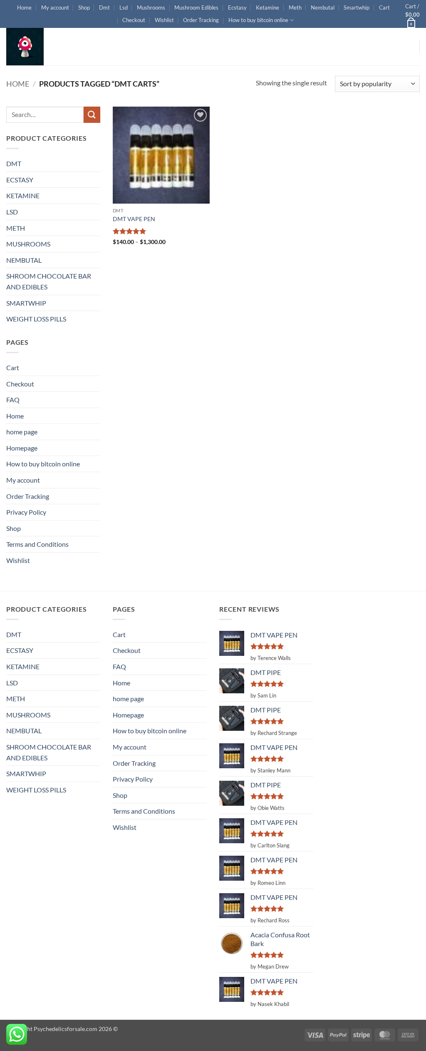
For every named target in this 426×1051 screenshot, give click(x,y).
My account (55, 7)
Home (24, 7)
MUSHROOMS (28, 244)
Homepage (21, 448)
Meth (295, 7)
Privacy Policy (26, 512)
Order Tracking (201, 20)
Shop (84, 7)
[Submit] (92, 115)
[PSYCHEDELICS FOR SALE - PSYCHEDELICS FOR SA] (47, 46)
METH (15, 228)
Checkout (133, 20)
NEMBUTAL (24, 260)
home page (21, 432)
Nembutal (322, 7)
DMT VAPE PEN (134, 218)
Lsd (123, 7)
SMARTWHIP (26, 303)
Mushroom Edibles (196, 7)
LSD (12, 212)
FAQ (13, 399)
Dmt (104, 7)
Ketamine (267, 7)
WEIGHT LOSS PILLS (36, 319)
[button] (412, 14)
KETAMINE (23, 195)
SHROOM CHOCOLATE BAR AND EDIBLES (48, 281)
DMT (13, 163)
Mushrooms (151, 7)
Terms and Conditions (37, 544)
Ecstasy (237, 7)
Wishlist (164, 20)
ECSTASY (19, 180)
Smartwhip (356, 7)
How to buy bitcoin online (258, 20)
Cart (384, 7)
